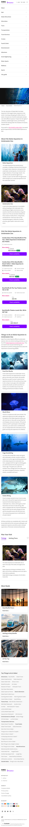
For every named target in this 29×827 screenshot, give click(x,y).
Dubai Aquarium (18, 679)
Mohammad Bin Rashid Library (9, 749)
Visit (2, 12)
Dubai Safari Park (5, 681)
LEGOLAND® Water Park (7, 711)
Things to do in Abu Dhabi (16, 761)
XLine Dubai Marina (19, 759)
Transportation (5, 30)
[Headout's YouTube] (7, 811)
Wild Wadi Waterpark (6, 704)
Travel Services (5, 34)
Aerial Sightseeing (6, 57)
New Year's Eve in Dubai (7, 729)
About (3, 8)
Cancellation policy (6, 795)
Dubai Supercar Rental (7, 691)
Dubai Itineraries (17, 726)
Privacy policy (4, 790)
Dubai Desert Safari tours (7, 694)
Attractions (4, 21)
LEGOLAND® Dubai (6, 709)
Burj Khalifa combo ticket (15, 127)
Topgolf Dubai (14, 751)
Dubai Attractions (6, 17)
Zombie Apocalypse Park (7, 754)
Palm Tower (4, 756)
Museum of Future (6, 686)
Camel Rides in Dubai (6, 699)
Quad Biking (17, 699)
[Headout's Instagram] (5, 811)
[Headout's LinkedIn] (2, 811)
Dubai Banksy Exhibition (15, 756)
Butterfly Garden (5, 684)
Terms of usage (5, 793)
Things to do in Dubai (6, 739)
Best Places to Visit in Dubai (8, 741)
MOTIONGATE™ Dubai (13, 706)
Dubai (3, 105)
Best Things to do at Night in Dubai (10, 744)
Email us (5, 780)
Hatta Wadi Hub (5, 751)
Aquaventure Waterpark (7, 714)
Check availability (14, 254)
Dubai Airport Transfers (7, 724)
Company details (5, 788)
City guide (4, 74)
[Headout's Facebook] (10, 811)
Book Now (5, 610)
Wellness (3, 65)
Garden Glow (17, 704)
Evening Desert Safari (6, 696)
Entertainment (5, 48)
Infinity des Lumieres (6, 759)
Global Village (19, 716)
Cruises (3, 39)
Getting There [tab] (13, 538)
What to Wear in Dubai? (7, 734)
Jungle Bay (19, 754)
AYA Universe (18, 714)
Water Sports (5, 61)
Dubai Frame (19, 676)
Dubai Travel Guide (6, 726)
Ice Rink (3, 706)
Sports (3, 70)
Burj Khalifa (9, 105)
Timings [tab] (3, 538)
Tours (2, 25)
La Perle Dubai (14, 719)
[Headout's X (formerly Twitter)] (13, 811)
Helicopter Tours (16, 686)
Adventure (4, 52)
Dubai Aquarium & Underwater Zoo (15, 343)
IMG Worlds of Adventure (15, 701)
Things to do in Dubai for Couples (9, 731)
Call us (4, 778)
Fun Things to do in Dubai (7, 746)
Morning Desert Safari (20, 696)
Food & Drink (5, 43)
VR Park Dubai (5, 719)
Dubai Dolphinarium (6, 679)
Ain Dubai (14, 684)
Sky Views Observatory (7, 689)
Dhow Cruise (15, 681)
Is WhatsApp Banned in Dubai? (9, 736)
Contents (7, 823)
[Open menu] (27, 2)
